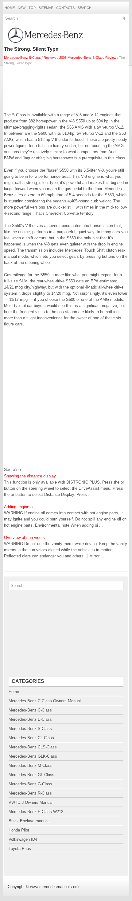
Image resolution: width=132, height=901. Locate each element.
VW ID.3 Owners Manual (30, 802)
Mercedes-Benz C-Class (30, 710)
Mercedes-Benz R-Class (30, 793)
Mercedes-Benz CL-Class (31, 738)
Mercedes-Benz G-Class (30, 784)
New (21, 8)
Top (32, 8)
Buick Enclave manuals (30, 821)
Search (84, 8)
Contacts (65, 8)
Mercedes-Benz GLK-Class (33, 756)
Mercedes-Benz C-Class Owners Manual (45, 701)
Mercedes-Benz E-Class (30, 719)
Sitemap (46, 8)
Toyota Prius (20, 848)
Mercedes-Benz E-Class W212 (36, 811)
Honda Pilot (19, 830)
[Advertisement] (66, 87)
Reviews (50, 57)
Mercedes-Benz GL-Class (31, 774)
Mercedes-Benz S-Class (22, 57)
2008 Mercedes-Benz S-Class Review (87, 57)
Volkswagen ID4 (23, 839)
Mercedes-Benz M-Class (30, 765)
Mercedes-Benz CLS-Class (33, 747)
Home (10, 8)
